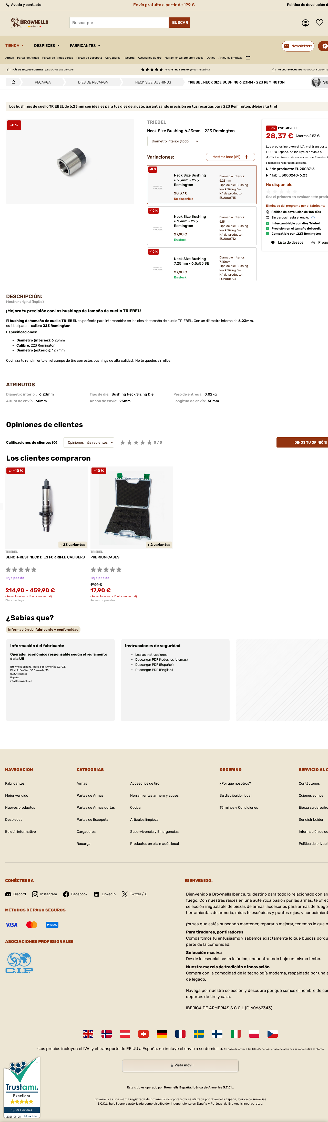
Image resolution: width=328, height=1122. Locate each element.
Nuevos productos (20, 807)
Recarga (129, 57)
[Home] (12, 82)
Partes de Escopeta (89, 57)
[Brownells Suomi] (217, 1034)
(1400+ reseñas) (187, 69)
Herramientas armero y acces (184, 57)
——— (248, 57)
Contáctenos (309, 783)
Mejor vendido (16, 795)
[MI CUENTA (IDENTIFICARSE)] (307, 23)
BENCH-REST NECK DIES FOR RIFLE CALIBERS (45, 557)
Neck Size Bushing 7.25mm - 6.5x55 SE (191, 261)
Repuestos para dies (102, 600)
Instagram (48, 894)
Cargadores (112, 57)
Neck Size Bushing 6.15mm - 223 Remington (190, 221)
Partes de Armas (28, 57)
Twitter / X (138, 894)
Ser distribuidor (311, 819)
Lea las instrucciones (151, 655)
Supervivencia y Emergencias (154, 831)
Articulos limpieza (230, 57)
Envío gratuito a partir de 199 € (164, 4)
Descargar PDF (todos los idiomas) (161, 659)
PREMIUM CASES (104, 557)
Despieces (44, 45)
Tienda (12, 45)
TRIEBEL (156, 122)
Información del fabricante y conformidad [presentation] (43, 629)
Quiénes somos (311, 795)
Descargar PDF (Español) (154, 665)
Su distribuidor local (235, 795)
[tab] (43, 629)
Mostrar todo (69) (226, 157)
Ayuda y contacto (25, 5)
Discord (19, 894)
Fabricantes (83, 45)
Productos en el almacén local (154, 844)
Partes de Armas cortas (57, 57)
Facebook (79, 894)
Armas (9, 57)
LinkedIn (109, 894)
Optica (211, 57)
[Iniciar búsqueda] (179, 22)
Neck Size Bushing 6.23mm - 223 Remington (190, 180)
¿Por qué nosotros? (235, 783)
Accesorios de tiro (149, 57)
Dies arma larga (14, 600)
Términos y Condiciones (239, 807)
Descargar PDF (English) (154, 670)
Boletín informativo (20, 831)
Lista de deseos (320, 22)
